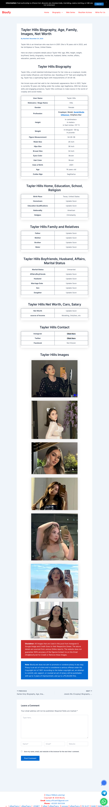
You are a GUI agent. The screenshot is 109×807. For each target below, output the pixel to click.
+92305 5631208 (58, 803)
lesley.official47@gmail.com (57, 800)
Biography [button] (56, 12)
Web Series (70, 12)
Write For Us (100, 12)
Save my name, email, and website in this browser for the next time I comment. (51, 751)
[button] (62, 12)
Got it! (99, 4)
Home (46, 12)
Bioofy (6, 12)
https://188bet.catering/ (55, 795)
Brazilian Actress (85, 12)
